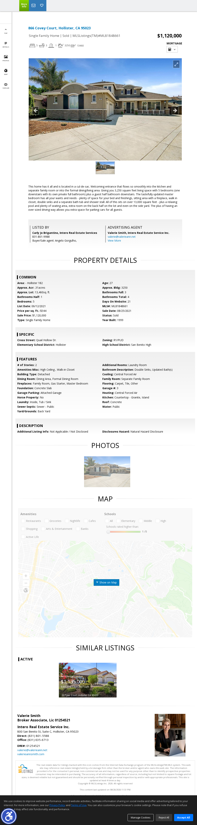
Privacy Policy (57, 805)
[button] (8, 816)
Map (6, 74)
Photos (6, 60)
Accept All (183, 817)
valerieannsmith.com (30, 754)
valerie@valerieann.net (122, 236)
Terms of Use (79, 805)
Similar (6, 88)
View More (114, 240)
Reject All (164, 817)
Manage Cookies (140, 817)
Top (5, 33)
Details (6, 47)
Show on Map (108, 582)
